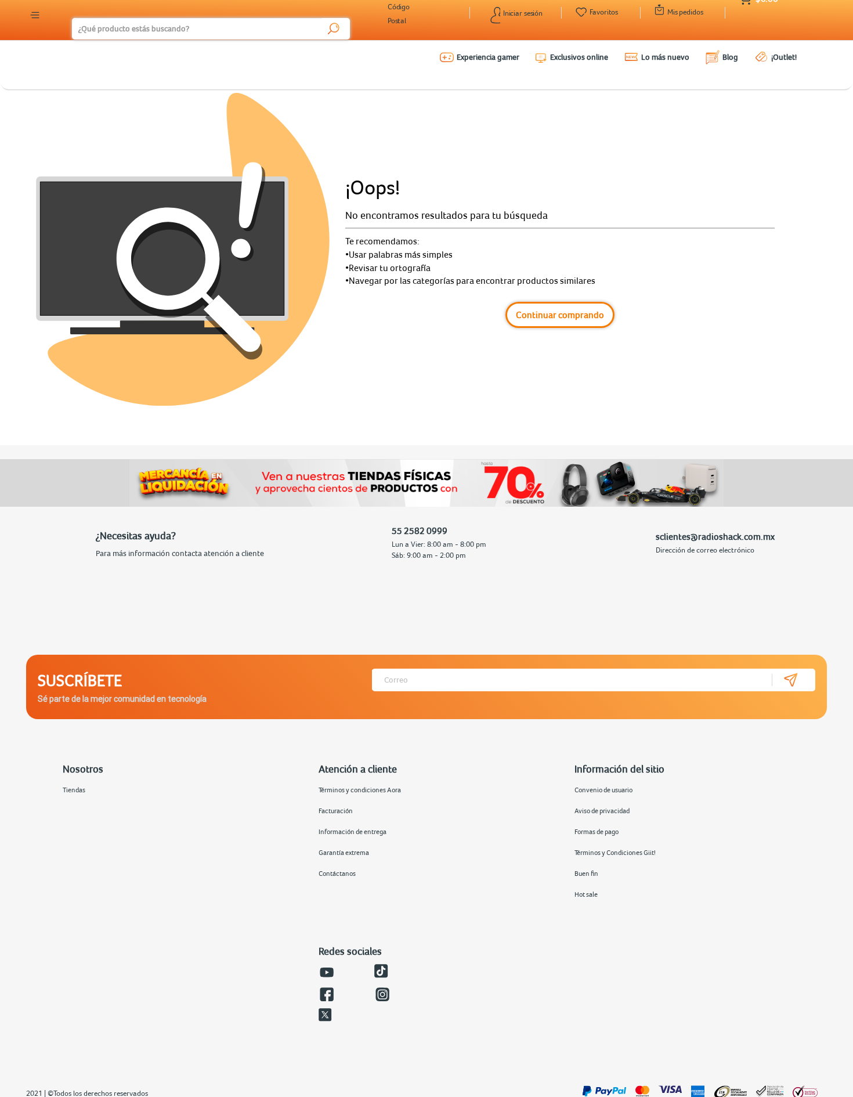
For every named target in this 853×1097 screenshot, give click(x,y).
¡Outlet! (784, 57)
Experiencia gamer (488, 57)
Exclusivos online (579, 57)
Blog (730, 57)
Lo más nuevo (665, 57)
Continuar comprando (560, 314)
